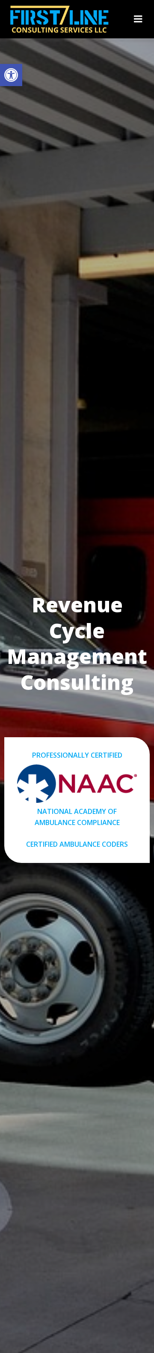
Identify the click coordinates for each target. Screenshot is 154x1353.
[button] (11, 75)
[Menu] (138, 19)
